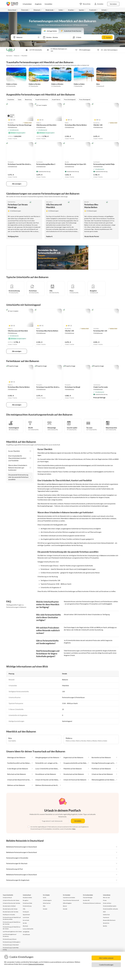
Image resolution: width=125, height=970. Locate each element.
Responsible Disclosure (109, 920)
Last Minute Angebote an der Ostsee (12, 931)
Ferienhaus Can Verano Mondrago (19, 125)
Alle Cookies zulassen (106, 958)
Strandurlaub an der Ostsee (10, 909)
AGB (104, 911)
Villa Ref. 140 (97, 125)
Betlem (86, 202)
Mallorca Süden (79, 84)
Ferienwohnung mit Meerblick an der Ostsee (11, 927)
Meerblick (24, 55)
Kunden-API (86, 900)
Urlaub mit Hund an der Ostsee (11, 900)
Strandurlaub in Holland (9, 906)
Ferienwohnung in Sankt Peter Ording (11, 948)
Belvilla (105, 926)
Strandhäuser (26, 934)
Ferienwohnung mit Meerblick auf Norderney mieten (12, 918)
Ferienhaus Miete (27, 903)
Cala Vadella (12, 741)
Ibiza (98, 84)
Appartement (26, 914)
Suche (44, 897)
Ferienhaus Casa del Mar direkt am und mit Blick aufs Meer (28, 164)
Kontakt (45, 909)
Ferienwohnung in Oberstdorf (11, 945)
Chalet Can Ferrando (100, 387)
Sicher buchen (47, 903)
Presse (104, 900)
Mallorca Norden (35, 84)
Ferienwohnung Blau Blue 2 (45, 164)
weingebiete (26, 931)
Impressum (106, 917)
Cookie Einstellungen (106, 965)
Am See (25, 923)
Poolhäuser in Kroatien (9, 914)
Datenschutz (106, 914)
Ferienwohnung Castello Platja (103, 164)
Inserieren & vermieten (69, 897)
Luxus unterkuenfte (28, 929)
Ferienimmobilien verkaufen (110, 909)
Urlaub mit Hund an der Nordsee (11, 903)
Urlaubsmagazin (47, 900)
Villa (24, 909)
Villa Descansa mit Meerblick (46, 125)
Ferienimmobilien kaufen (109, 906)
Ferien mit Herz (107, 903)
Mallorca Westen (57, 84)
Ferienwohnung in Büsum (9, 939)
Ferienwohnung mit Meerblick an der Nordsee (11, 923)
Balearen (16, 55)
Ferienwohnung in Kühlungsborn (11, 942)
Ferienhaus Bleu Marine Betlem (76, 125)
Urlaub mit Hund (7, 897)
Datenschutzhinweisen (36, 964)
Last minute (26, 917)
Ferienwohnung (27, 906)
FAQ (44, 906)
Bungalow (25, 900)
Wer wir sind (106, 897)
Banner (65, 906)
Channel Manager (87, 897)
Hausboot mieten (27, 897)
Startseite (9, 55)
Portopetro (11, 202)
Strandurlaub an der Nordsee (10, 911)
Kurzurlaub (26, 920)
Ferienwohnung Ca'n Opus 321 (75, 164)
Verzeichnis (106, 923)
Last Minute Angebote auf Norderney (9, 935)
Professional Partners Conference (92, 903)
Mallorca (49, 202)
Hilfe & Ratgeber (67, 903)
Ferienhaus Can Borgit (72, 387)
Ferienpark (26, 911)
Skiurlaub (25, 926)
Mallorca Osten (11, 84)
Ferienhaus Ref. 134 (100, 331)
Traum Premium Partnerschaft (71, 900)
